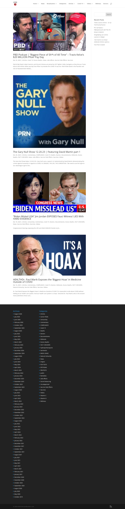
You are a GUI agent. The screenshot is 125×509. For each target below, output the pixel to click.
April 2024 (17, 367)
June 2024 (17, 362)
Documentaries (66, 155)
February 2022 (18, 438)
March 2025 (18, 342)
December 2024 (19, 350)
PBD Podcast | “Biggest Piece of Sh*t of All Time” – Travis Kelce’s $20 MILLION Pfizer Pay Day (48, 56)
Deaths (53, 155)
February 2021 (18, 471)
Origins (42, 362)
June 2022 (17, 426)
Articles (71, 3)
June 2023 (17, 395)
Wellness (98, 3)
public (42, 373)
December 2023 (19, 378)
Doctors (105, 3)
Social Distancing (45, 381)
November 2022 (19, 412)
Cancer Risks (44, 317)
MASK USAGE (44, 353)
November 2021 (19, 446)
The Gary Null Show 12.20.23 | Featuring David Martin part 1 (46, 151)
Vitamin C (43, 395)
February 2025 (18, 345)
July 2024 (17, 359)
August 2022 (18, 421)
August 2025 (18, 331)
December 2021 (19, 443)
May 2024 (17, 364)
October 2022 (18, 415)
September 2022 (19, 418)
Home (35, 3)
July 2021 (17, 457)
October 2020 (18, 483)
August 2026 (18, 314)
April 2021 (17, 466)
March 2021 (18, 469)
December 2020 (19, 477)
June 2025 (17, 336)
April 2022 (17, 432)
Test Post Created (99, 45)
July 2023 (17, 393)
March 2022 (18, 435)
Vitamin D (43, 398)
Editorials (74, 155)
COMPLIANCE (40, 155)
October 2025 (18, 325)
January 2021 (18, 474)
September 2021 (19, 452)
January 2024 (18, 376)
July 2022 (17, 424)
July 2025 (17, 334)
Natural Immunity (18, 287)
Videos (89, 3)
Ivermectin (43, 350)
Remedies (43, 376)
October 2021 (18, 449)
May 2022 (17, 429)
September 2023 (19, 387)
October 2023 (18, 384)
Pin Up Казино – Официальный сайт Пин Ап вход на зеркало (102, 30)
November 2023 (19, 381)
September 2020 (19, 486)
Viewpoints (62, 3)
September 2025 (19, 328)
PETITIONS (43, 367)
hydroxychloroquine (46, 348)
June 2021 (17, 460)
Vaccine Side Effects (61, 60)
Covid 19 (80, 3)
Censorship (31, 222)
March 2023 (18, 401)
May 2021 (17, 463)
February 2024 (18, 373)
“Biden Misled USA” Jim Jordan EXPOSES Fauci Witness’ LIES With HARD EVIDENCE (48, 217)
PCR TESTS (43, 364)
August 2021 (18, 455)
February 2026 (18, 322)
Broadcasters (51, 3)
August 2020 (18, 488)
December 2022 (19, 409)
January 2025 (18, 348)
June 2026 (17, 319)
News (42, 3)
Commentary (32, 155)
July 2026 (17, 317)
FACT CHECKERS (23, 157)
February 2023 (18, 404)
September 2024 (19, 353)
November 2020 (19, 480)
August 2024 (18, 356)
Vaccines (70, 60)
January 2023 (18, 407)
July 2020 (17, 491)
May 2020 (17, 494)
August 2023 (18, 390)
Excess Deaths (38, 60)
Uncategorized (44, 384)
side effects (50, 60)
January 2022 (18, 440)
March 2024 (18, 370)
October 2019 (18, 497)
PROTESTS (43, 370)
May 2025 (17, 339)
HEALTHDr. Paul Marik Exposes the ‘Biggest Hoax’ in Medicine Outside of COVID (47, 281)
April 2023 (17, 398)
